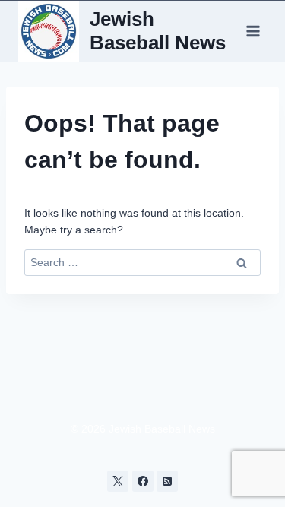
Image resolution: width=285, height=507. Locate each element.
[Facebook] (143, 481)
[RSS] (167, 481)
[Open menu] (253, 31)
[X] (117, 481)
